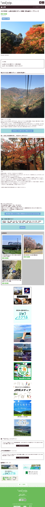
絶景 (14, 222)
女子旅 (20, 221)
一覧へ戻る (22, 227)
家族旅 (24, 221)
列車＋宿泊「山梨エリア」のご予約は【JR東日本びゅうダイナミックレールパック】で (22, 213)
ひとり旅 (15, 221)
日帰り (40, 221)
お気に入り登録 (6, 18)
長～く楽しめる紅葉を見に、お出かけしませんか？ (13, 65)
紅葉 (11, 221)
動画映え (9, 222)
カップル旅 (35, 221)
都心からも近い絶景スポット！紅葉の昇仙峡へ (12, 64)
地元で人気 (29, 221)
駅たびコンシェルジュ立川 (34, 222)
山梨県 (26, 222)
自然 (17, 222)
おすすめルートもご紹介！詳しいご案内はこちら (22, 130)
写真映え (4, 222)
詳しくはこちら (21, 445)
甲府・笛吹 (22, 222)
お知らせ (4, 221)
